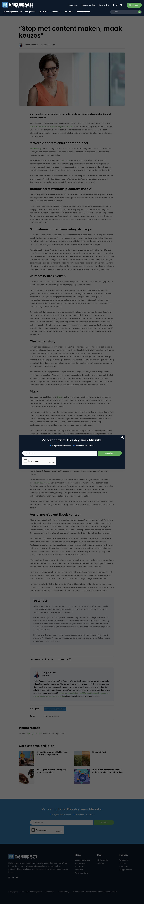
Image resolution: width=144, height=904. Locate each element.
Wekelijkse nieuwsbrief (85, 446)
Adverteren (73, 5)
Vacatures (43, 12)
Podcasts (68, 12)
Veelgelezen (30, 12)
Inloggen (135, 5)
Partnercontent (83, 12)
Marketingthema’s (11, 12)
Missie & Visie (103, 5)
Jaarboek (56, 12)
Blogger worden (88, 5)
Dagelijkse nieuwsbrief (61, 446)
